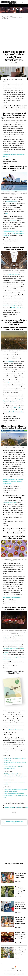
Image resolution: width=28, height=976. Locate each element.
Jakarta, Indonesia (7, 648)
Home (3, 16)
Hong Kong (15, 648)
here (6, 213)
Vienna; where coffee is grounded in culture (14, 793)
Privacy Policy (9, 970)
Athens (6, 652)
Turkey (4, 654)
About (5, 970)
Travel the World (9, 16)
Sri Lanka (22, 648)
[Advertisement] (14, 35)
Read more (17, 881)
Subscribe (21, 5)
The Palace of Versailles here (18, 307)
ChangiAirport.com (20, 970)
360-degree (13, 220)
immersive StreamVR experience (10, 305)
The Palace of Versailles (13, 274)
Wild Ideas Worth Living (10, 502)
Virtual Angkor (9, 361)
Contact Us (15, 970)
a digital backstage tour (11, 201)
